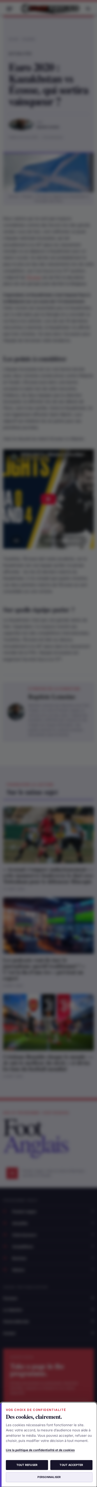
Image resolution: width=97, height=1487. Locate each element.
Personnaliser (49, 1477)
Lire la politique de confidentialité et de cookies (40, 1450)
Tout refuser (27, 1465)
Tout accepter (71, 1465)
